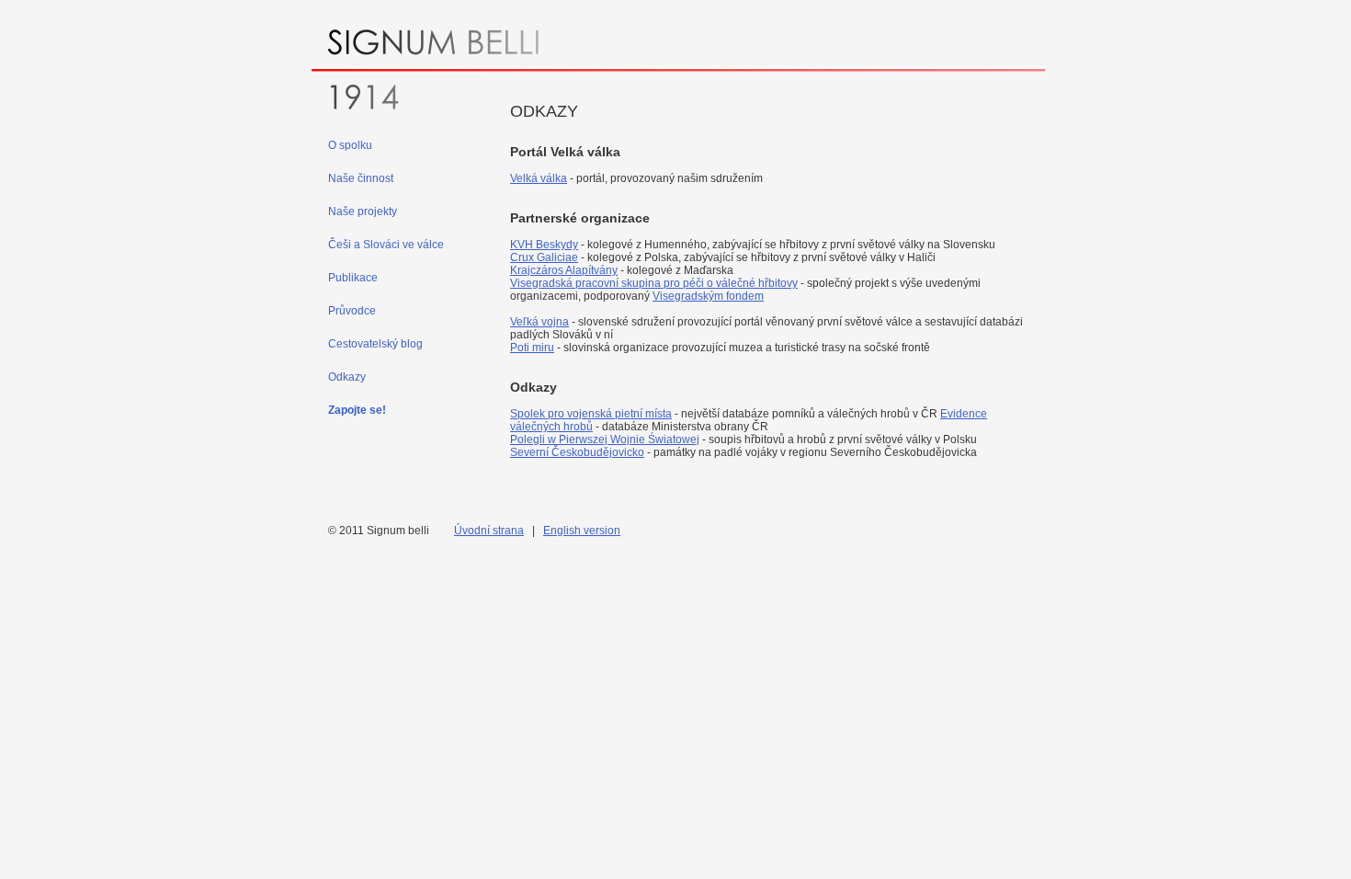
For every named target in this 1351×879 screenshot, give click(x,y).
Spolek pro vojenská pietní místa (591, 413)
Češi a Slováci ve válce (386, 244)
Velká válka (538, 178)
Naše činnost (360, 178)
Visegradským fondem (708, 296)
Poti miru (532, 347)
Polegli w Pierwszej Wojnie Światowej (604, 439)
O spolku (350, 145)
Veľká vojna (539, 321)
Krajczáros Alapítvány (564, 270)
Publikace (353, 277)
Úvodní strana (489, 530)
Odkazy (347, 377)
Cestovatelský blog (375, 343)
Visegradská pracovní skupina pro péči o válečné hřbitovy (654, 283)
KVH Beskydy (544, 244)
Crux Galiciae (544, 257)
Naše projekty (362, 211)
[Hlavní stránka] (678, 68)
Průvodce (352, 310)
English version (581, 530)
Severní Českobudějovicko (577, 452)
